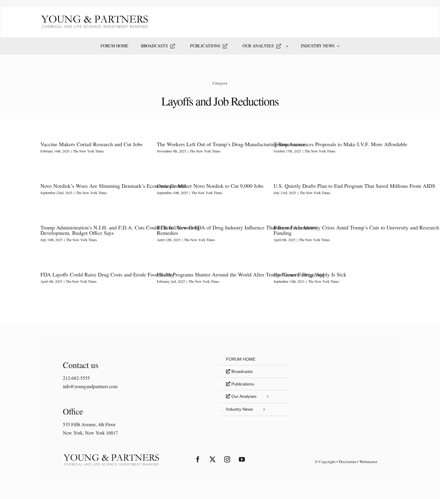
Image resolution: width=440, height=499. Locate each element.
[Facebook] (198, 459)
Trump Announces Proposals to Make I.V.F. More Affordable (340, 144)
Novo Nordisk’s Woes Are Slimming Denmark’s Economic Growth (113, 185)
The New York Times (88, 151)
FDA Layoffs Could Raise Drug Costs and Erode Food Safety (107, 274)
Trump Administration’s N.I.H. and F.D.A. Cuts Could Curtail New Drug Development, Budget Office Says (120, 230)
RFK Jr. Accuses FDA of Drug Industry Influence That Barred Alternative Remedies (237, 230)
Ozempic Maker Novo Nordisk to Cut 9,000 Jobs (210, 185)
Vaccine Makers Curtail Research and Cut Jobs (91, 144)
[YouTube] (242, 459)
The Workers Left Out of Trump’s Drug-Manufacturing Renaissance (231, 144)
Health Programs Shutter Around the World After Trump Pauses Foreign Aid (240, 274)
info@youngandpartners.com (90, 386)
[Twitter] (212, 459)
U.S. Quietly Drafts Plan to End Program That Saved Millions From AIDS (354, 185)
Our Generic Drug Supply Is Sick (310, 274)
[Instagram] (227, 459)
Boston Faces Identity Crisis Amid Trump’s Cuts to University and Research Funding (356, 230)
